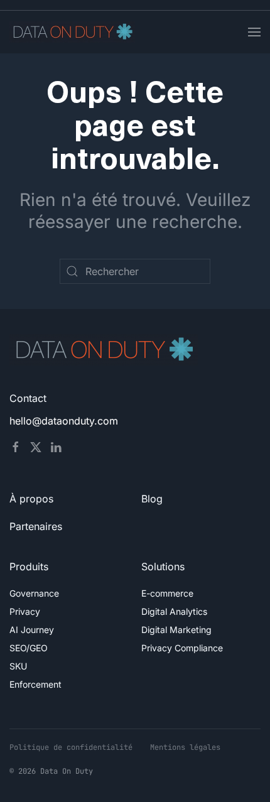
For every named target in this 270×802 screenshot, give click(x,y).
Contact (27, 398)
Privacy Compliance (182, 647)
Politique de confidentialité (70, 747)
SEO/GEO (28, 647)
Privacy (24, 611)
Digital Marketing (176, 629)
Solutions (163, 566)
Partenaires (35, 526)
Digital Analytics (174, 611)
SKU (18, 666)
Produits (28, 566)
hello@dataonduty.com (63, 421)
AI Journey (31, 629)
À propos (31, 498)
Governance (34, 593)
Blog (152, 498)
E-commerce (167, 593)
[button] (254, 32)
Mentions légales (185, 747)
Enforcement (35, 684)
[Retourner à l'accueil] (72, 32)
